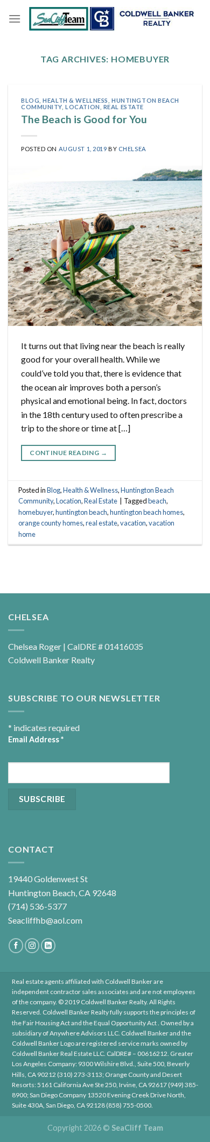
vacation (133, 523)
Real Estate (123, 106)
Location (82, 106)
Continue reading (68, 453)
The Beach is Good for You (84, 119)
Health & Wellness (75, 100)
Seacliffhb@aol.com (45, 920)
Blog (30, 100)
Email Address (36, 739)
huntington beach (81, 512)
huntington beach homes (146, 512)
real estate (101, 523)
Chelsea (132, 148)
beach (157, 500)
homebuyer (35, 512)
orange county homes (50, 523)
